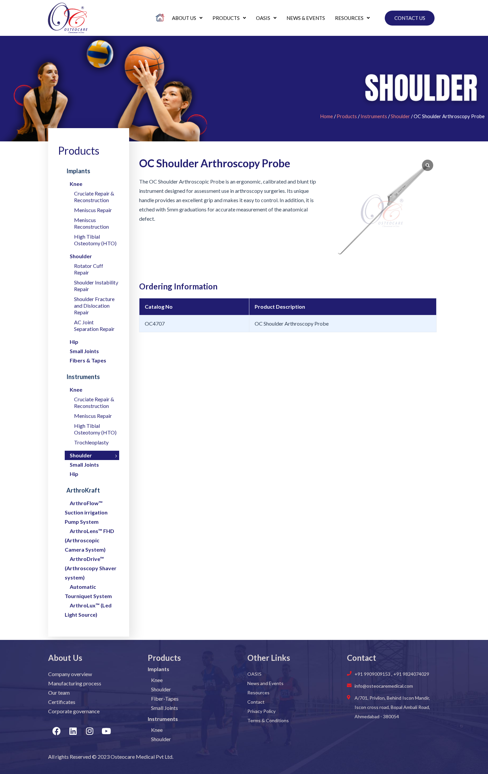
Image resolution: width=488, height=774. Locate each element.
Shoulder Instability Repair (96, 285)
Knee (76, 184)
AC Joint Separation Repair (94, 325)
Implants (78, 171)
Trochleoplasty (91, 442)
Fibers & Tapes (88, 360)
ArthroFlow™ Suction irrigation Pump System (86, 512)
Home (326, 116)
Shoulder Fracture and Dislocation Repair (94, 305)
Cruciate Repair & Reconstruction (94, 196)
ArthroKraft (83, 490)
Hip (74, 342)
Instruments (374, 116)
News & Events (305, 18)
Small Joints (84, 351)
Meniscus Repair (93, 210)
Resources (349, 18)
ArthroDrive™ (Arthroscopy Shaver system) (91, 568)
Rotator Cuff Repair (88, 269)
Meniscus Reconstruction (91, 223)
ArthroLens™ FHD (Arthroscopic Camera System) (89, 540)
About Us (184, 18)
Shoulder (400, 116)
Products (226, 18)
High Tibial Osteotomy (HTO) (95, 239)
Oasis (263, 18)
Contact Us (409, 18)
